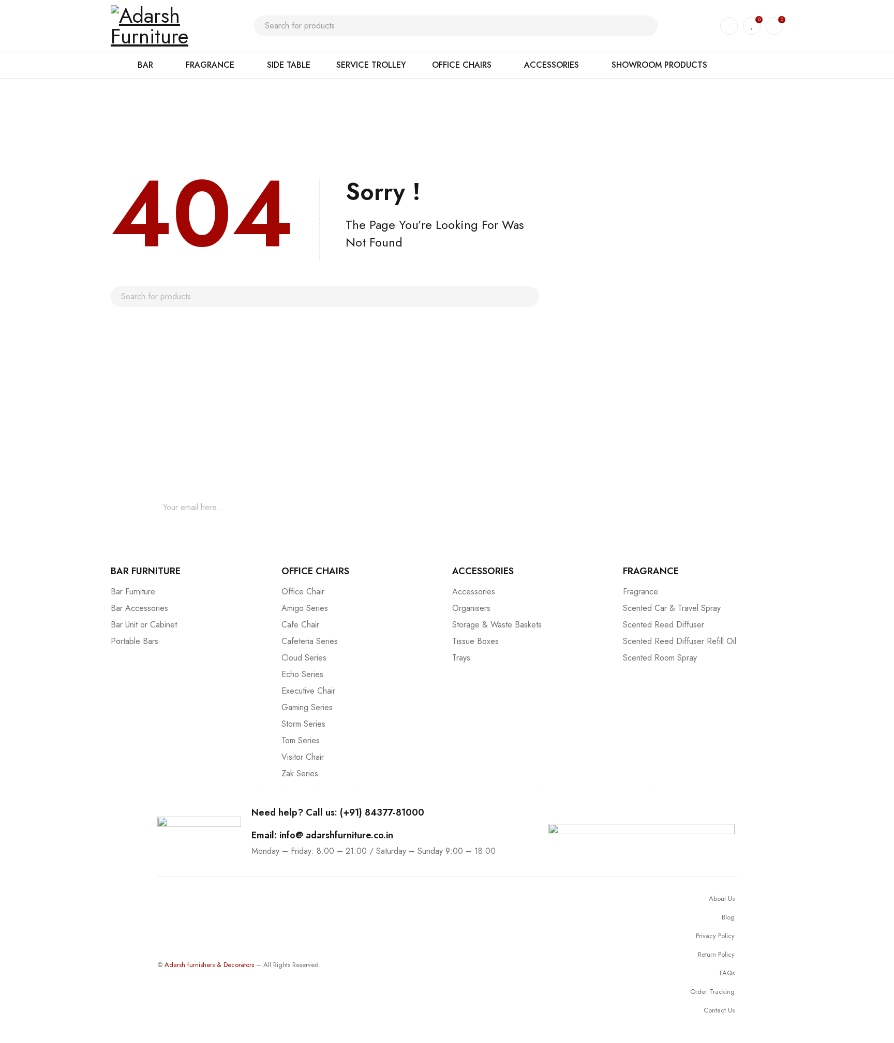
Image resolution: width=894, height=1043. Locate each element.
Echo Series (302, 674)
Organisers (471, 608)
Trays (461, 658)
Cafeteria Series (309, 641)
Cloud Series (303, 658)
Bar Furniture (133, 591)
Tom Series (300, 740)
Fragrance (640, 591)
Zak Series (299, 773)
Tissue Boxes (475, 641)
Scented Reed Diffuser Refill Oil (679, 641)
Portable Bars (134, 641)
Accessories (473, 591)
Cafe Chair (300, 625)
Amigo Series (304, 608)
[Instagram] (700, 507)
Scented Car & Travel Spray (672, 608)
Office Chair (302, 591)
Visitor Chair (302, 757)
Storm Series (303, 724)
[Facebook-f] (669, 507)
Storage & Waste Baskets (497, 625)
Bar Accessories (139, 608)
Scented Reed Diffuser (663, 625)
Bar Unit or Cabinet (144, 625)
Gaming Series (307, 707)
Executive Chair (308, 691)
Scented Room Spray (660, 658)
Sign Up (482, 507)
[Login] (729, 26)
